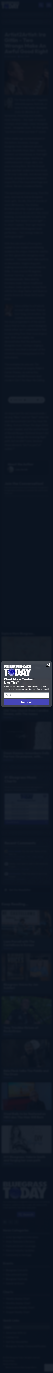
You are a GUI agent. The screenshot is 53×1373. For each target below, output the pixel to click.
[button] (47, 664)
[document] (26, 686)
